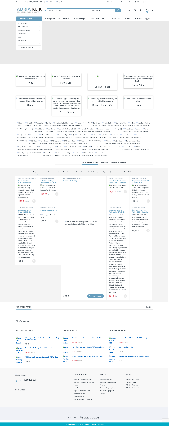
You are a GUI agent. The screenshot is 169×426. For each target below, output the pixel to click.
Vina (19, 37)
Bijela (105, 172)
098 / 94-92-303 (21, 2)
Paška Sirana (66, 112)
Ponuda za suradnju (80, 388)
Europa (119, 207)
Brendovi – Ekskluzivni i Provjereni (84, 382)
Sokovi (53, 207)
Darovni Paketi (102, 86)
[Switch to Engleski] (58, 2)
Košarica (139, 2)
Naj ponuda (37, 172)
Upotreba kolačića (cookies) (83, 399)
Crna (144, 178)
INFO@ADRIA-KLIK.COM (36, 2)
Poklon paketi (22, 23)
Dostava (33, 178)
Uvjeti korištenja (79, 396)
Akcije (58, 172)
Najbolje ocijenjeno (118, 162)
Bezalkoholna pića (24, 30)
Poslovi (76, 385)
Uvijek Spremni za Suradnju (82, 391)
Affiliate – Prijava (131, 382)
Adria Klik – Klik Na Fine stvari (83, 379)
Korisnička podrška (106, 379)
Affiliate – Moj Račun (132, 379)
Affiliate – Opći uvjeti (132, 388)
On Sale (104, 162)
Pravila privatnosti (79, 393)
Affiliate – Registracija (132, 385)
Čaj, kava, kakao (115, 172)
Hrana (20, 44)
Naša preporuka (23, 27)
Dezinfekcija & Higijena (25, 47)
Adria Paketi (48, 172)
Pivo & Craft (22, 33)
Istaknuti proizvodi (90, 162)
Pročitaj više (56, 221)
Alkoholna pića (22, 40)
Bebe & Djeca (80, 172)
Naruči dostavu (112, 2)
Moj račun (150, 2)
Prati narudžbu (127, 2)
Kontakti (102, 393)
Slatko (30, 105)
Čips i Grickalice (129, 172)
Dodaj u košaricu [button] (33, 201)
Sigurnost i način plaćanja (108, 382)
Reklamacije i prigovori (107, 391)
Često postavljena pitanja (108, 388)
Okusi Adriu (138, 85)
